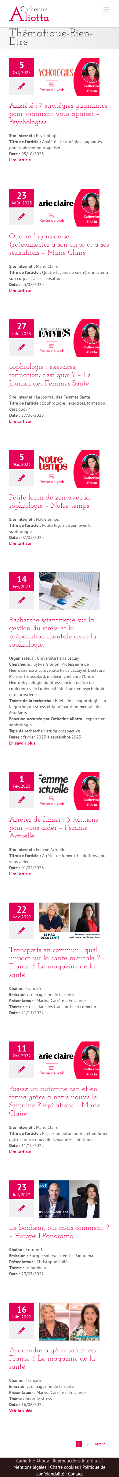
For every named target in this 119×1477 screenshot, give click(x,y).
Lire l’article (20, 290)
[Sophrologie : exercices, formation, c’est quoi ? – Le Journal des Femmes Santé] (69, 338)
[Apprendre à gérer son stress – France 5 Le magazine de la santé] (69, 1321)
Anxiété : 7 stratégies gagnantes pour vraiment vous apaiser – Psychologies (58, 114)
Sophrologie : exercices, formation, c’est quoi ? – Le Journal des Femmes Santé (50, 375)
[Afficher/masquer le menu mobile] (106, 9)
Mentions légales (29, 1467)
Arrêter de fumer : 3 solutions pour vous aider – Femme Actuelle (53, 828)
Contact (75, 1474)
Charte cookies (64, 1467)
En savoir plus (22, 743)
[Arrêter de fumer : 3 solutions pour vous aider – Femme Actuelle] (69, 790)
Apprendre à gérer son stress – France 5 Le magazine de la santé (55, 1359)
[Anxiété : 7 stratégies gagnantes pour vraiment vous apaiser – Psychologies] (69, 77)
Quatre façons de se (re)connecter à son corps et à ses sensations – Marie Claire (59, 245)
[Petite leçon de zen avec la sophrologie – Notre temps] (69, 469)
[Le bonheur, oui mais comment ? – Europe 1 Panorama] (69, 1199)
